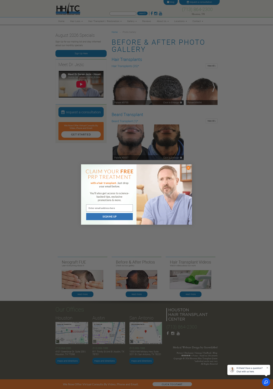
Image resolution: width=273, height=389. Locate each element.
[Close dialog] (188, 168)
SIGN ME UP (110, 216)
